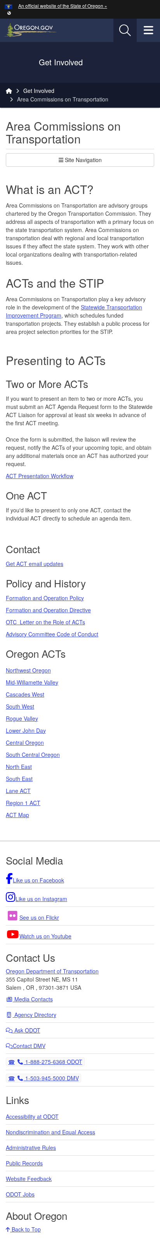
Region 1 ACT (23, 803)
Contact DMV (29, 1046)
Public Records (24, 1163)
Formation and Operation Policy (45, 598)
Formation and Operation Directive (48, 610)
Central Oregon (25, 742)
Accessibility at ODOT (32, 1116)
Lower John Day (26, 730)
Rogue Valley (22, 718)
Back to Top (25, 1229)
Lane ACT (18, 791)
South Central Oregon (33, 754)
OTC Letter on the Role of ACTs (45, 622)
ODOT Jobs (20, 1194)
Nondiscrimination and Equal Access (50, 1132)
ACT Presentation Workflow (39, 476)
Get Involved (38, 90)
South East (19, 779)
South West (20, 706)
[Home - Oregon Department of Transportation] (9, 90)
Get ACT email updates (34, 564)
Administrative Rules (31, 1147)
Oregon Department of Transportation (52, 971)
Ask (26, 1030)
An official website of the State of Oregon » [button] (62, 5)
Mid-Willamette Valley (32, 682)
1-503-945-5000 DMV (51, 1078)
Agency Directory (34, 1014)
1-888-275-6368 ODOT (52, 1061)
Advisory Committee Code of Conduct (52, 634)
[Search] (125, 30)
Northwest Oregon (28, 670)
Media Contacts (33, 999)
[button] (9, 12)
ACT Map (17, 815)
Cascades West (25, 694)
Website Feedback (29, 1179)
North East (19, 766)
